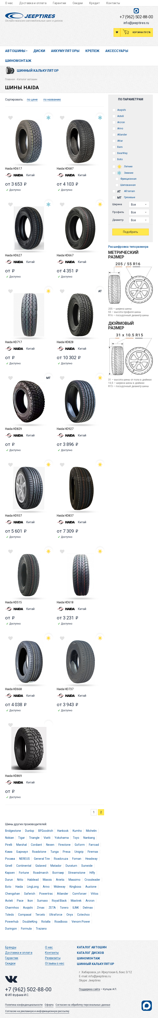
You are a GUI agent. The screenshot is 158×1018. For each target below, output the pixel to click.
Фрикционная (128, 178)
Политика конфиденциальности (24, 1004)
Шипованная (128, 185)
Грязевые (129, 197)
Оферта (49, 1004)
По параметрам (130, 99)
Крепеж (92, 51)
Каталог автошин (92, 947)
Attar (120, 140)
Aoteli (120, 116)
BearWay (122, 153)
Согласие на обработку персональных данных (83, 1004)
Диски (39, 51)
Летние (127, 166)
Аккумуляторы (65, 51)
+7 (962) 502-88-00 (136, 16)
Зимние (128, 172)
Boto (120, 159)
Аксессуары (116, 51)
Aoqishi (121, 110)
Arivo (120, 128)
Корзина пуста (141, 32)
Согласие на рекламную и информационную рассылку (37, 1011)
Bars (120, 147)
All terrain (129, 191)
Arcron (121, 122)
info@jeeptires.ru (136, 23)
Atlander (122, 134)
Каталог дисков (90, 952)
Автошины (15, 51)
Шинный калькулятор (38, 71)
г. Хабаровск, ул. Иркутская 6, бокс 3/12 (105, 972)
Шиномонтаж (18, 61)
